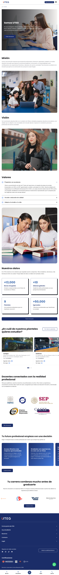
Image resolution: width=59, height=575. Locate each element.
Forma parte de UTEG (8, 526)
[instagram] (5, 551)
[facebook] (2, 551)
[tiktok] (8, 551)
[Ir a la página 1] (28, 367)
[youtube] (12, 551)
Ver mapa (5, 363)
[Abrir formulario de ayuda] (29, 572)
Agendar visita (6, 361)
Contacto (4, 537)
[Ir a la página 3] (31, 367)
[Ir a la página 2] (30, 367)
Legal (3, 541)
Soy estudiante (6, 530)
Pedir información (49, 2)
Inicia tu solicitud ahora (47, 550)
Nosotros (4, 534)
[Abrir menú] (56, 2)
